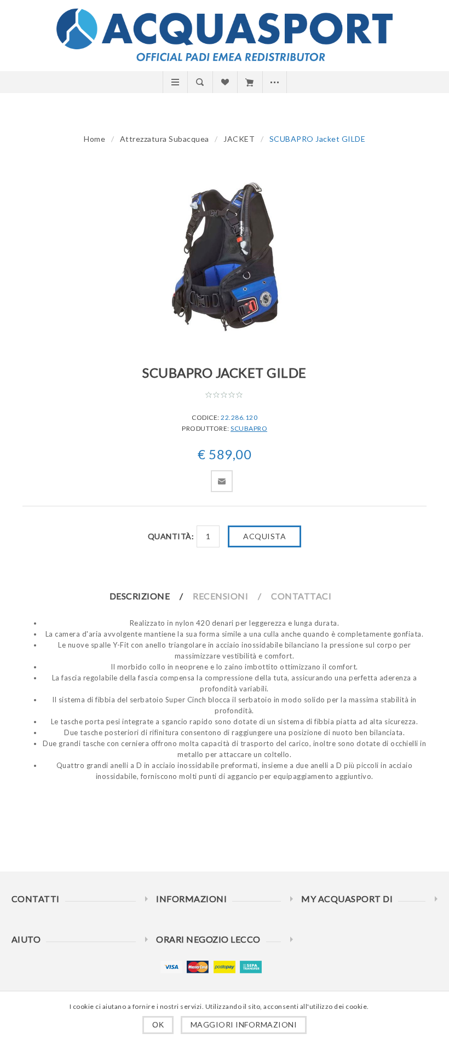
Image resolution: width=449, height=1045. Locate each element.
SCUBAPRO (249, 428)
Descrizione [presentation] (140, 596)
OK (158, 1024)
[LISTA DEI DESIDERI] (224, 82)
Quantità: (171, 536)
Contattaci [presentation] (301, 596)
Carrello (249, 82)
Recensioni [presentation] (220, 596)
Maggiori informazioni (244, 1024)
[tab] (151, 595)
